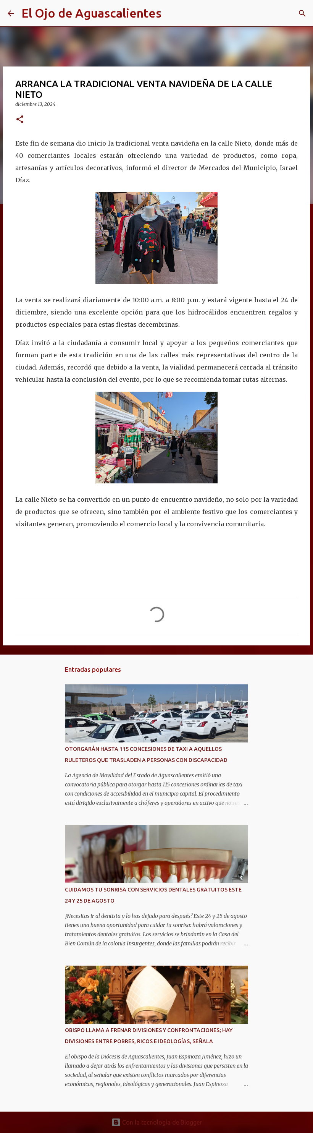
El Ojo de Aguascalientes (91, 13)
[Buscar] (172, 13)
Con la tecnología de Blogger (161, 1122)
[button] (19, 120)
